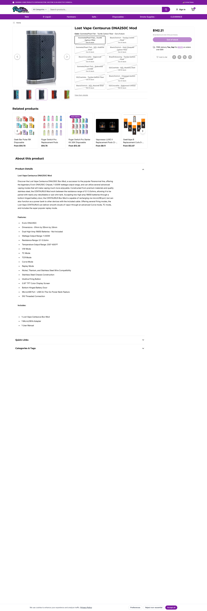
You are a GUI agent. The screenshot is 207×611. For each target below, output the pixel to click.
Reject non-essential (153, 607)
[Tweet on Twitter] (185, 57)
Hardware (71, 17)
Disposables (118, 17)
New (27, 17)
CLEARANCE (176, 17)
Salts (94, 17)
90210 (180, 47)
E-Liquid (47, 17)
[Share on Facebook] (174, 57)
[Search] (166, 9)
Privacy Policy (86, 607)
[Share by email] (190, 57)
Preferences (135, 607)
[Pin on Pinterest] (179, 57)
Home (18, 23)
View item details (81, 95)
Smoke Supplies (147, 17)
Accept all (171, 607)
